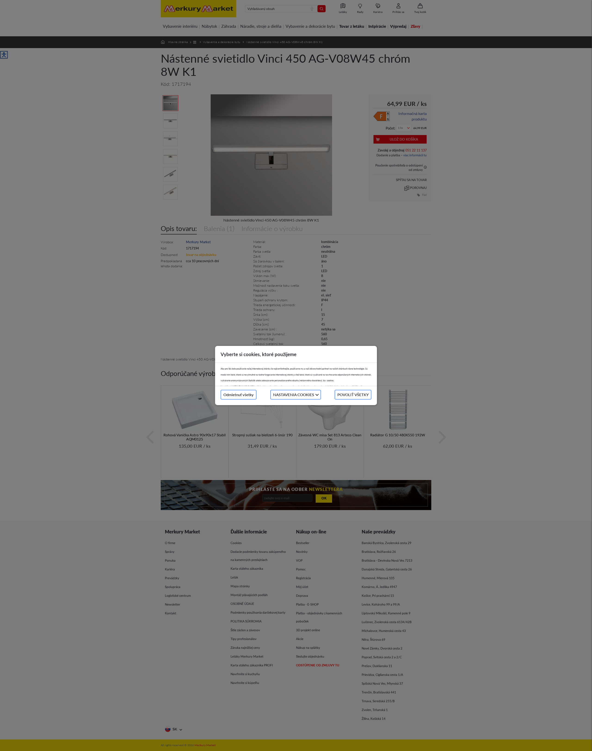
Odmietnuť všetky (238, 394)
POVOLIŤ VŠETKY (353, 394)
